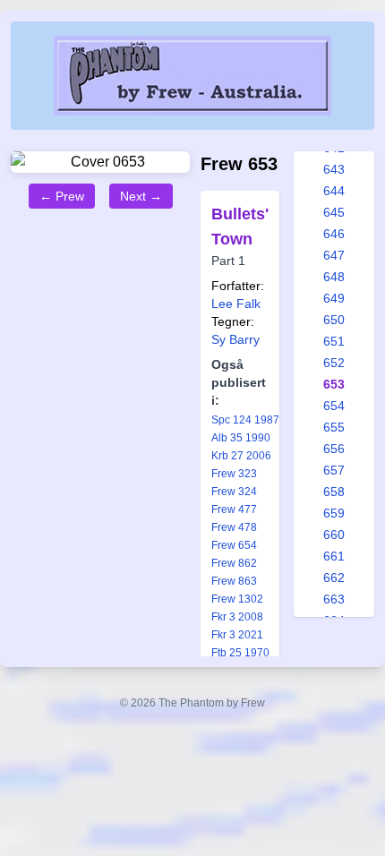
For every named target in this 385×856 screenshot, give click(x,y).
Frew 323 (234, 473)
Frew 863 (234, 581)
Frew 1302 (237, 599)
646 (334, 234)
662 (334, 577)
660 (334, 534)
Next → (141, 196)
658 (334, 491)
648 (334, 277)
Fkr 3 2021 (237, 635)
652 (334, 362)
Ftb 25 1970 (240, 652)
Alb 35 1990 (240, 438)
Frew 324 (234, 491)
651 (334, 341)
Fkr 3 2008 (237, 617)
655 (334, 427)
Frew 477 (234, 509)
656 (334, 448)
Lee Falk (236, 303)
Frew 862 (234, 563)
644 (334, 191)
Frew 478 (234, 527)
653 (334, 384)
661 (334, 556)
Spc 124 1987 (245, 420)
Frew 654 (234, 545)
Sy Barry (235, 339)
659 (334, 513)
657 (334, 470)
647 (334, 255)
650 (334, 319)
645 (334, 212)
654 (334, 405)
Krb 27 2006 (241, 455)
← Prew (61, 196)
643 (334, 169)
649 (334, 298)
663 (334, 599)
